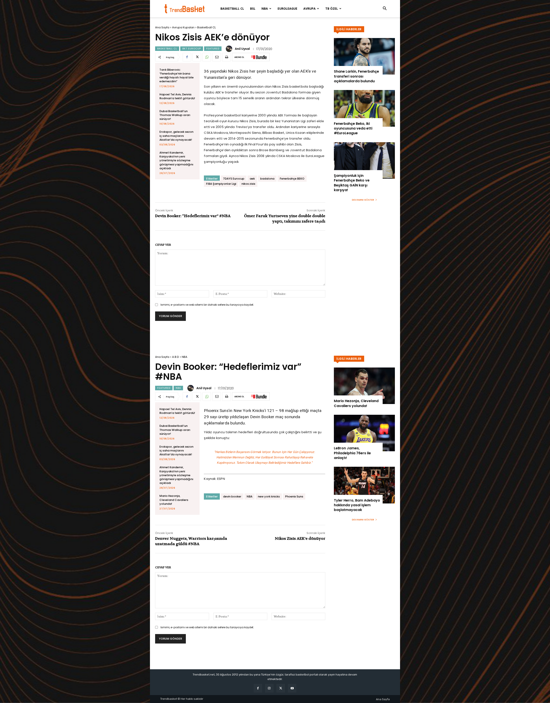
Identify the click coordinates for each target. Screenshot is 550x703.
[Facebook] (187, 57)
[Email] (216, 57)
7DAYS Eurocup (233, 179)
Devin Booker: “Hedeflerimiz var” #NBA (193, 215)
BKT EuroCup (191, 48)
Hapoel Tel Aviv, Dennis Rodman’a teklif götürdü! (177, 96)
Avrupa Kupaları (183, 27)
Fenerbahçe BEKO (292, 179)
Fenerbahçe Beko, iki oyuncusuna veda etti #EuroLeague (353, 128)
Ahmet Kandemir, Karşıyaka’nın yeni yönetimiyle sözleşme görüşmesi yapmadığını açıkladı (176, 160)
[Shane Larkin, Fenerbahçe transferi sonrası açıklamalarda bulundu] (364, 56)
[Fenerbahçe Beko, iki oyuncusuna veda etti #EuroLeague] (364, 108)
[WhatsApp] (206, 57)
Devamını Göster (363, 199)
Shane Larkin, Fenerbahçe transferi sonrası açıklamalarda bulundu (356, 76)
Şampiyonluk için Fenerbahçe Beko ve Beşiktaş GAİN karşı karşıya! (352, 182)
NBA (264, 8)
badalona (267, 179)
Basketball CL (232, 8)
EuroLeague (287, 8)
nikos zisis (248, 184)
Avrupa (309, 8)
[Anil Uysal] (230, 49)
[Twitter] (196, 57)
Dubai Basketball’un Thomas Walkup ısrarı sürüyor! (174, 115)
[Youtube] (292, 688)
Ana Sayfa (162, 27)
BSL (252, 8)
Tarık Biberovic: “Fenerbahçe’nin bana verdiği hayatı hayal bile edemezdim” (176, 76)
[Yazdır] (226, 57)
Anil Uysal (242, 48)
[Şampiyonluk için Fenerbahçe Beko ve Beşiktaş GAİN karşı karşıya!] (364, 160)
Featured (212, 48)
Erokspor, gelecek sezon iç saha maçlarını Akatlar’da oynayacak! (176, 136)
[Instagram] (269, 688)
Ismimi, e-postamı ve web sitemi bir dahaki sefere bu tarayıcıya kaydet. (207, 305)
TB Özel (331, 8)
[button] (384, 9)
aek (252, 179)
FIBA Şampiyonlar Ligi (221, 184)
